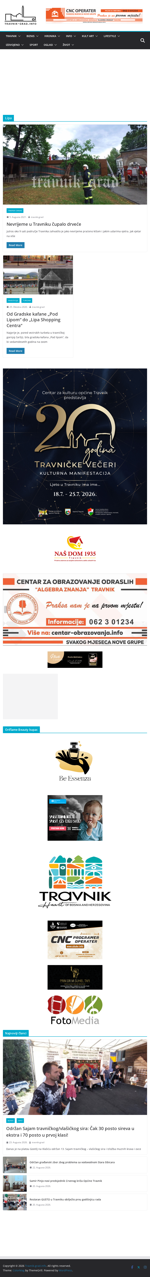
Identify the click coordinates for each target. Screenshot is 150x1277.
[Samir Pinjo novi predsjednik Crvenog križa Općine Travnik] (15, 1183)
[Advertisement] (75, 87)
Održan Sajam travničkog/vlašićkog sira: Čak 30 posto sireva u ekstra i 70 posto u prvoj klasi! (70, 1131)
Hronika (50, 36)
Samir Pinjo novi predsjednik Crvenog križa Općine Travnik (66, 1181)
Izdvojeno (13, 44)
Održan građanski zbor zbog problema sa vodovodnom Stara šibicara (72, 1162)
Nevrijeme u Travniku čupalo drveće (44, 224)
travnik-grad (37, 217)
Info (69, 36)
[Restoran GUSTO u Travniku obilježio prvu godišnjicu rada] (15, 1202)
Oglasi (48, 44)
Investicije (13, 300)
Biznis (31, 36)
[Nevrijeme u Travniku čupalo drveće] (75, 164)
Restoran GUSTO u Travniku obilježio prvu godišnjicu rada (65, 1199)
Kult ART (88, 36)
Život (66, 44)
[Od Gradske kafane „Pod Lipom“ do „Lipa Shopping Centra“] (38, 274)
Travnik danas (15, 210)
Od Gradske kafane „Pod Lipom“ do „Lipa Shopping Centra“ (33, 319)
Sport (34, 44)
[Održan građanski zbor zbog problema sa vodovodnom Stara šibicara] (15, 1165)
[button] (19, 36)
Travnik (11, 36)
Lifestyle (110, 36)
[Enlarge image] (142, 373)
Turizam (27, 300)
